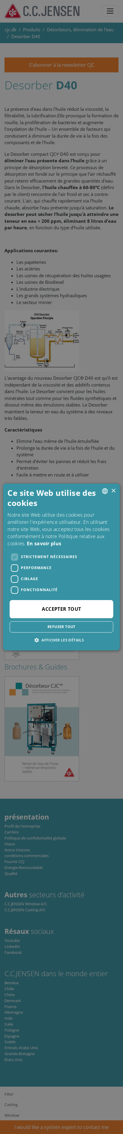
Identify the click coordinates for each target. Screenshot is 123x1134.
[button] (61, 640)
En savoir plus (44, 543)
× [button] (113, 491)
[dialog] (61, 567)
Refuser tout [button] (61, 626)
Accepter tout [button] (61, 609)
